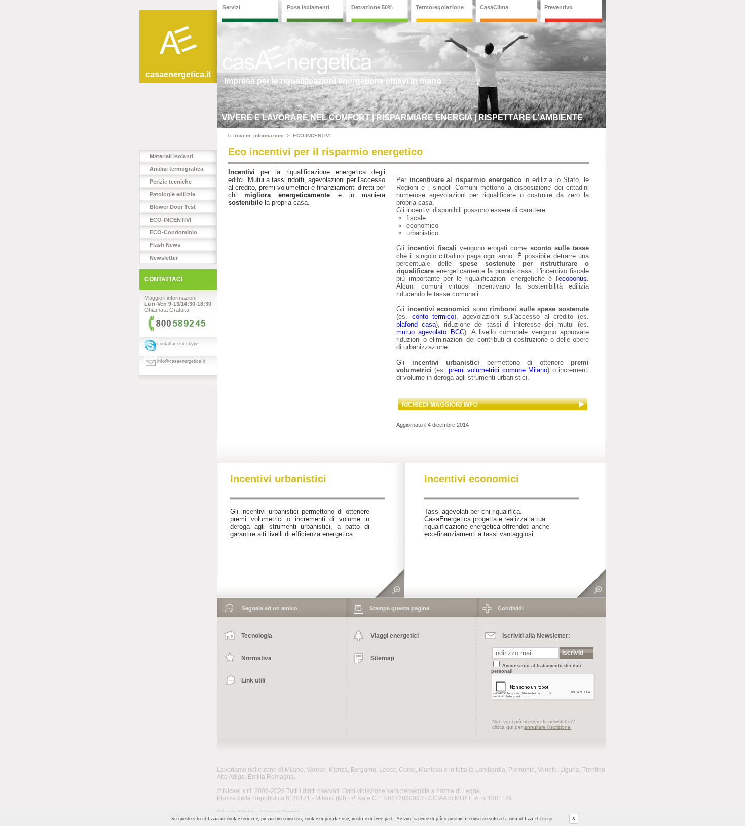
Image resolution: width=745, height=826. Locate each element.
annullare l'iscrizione (547, 727)
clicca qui (544, 819)
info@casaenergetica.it (181, 361)
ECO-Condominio (173, 232)
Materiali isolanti (171, 156)
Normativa (256, 658)
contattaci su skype (178, 343)
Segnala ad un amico (266, 608)
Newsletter (164, 258)
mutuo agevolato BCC (430, 332)
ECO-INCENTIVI (170, 220)
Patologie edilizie (172, 194)
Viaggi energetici (394, 635)
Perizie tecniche (171, 181)
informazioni (268, 135)
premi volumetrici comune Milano (498, 370)
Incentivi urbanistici (278, 478)
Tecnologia (256, 635)
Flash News (165, 245)
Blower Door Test (173, 207)
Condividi (508, 608)
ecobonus (572, 278)
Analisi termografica (176, 169)
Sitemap (382, 658)
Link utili (253, 680)
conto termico (433, 316)
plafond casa (416, 324)
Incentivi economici (471, 478)
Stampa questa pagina (396, 608)
